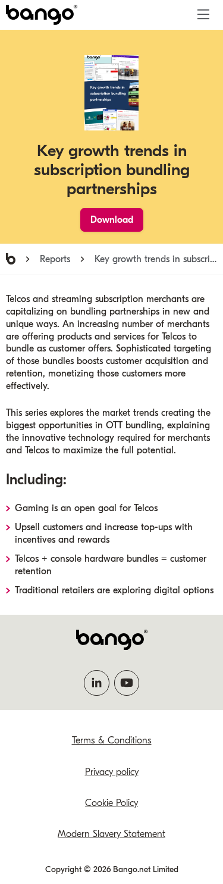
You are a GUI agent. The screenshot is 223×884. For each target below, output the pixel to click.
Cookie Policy (111, 803)
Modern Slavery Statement (111, 834)
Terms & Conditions (112, 740)
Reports (55, 259)
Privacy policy (112, 772)
